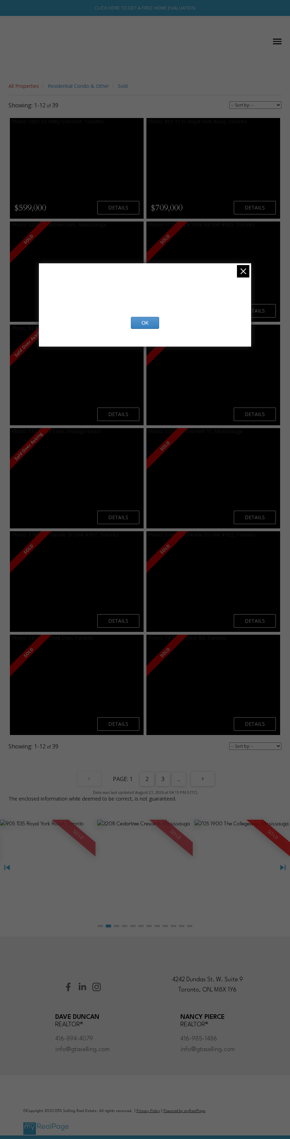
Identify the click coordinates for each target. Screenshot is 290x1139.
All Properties (23, 86)
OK (145, 323)
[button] (100, 926)
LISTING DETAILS (118, 207)
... (178, 779)
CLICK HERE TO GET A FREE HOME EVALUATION (145, 8)
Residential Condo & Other (78, 86)
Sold (123, 86)
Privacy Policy (148, 1111)
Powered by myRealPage (184, 1111)
